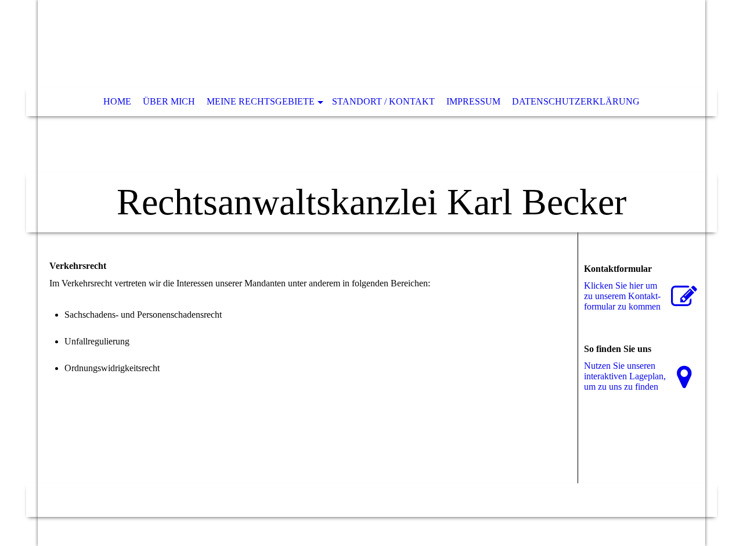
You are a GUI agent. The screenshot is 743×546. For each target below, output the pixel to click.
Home (117, 101)
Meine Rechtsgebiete (261, 101)
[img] (371, 116)
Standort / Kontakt (383, 101)
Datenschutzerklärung (576, 101)
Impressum (473, 101)
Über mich (169, 101)
